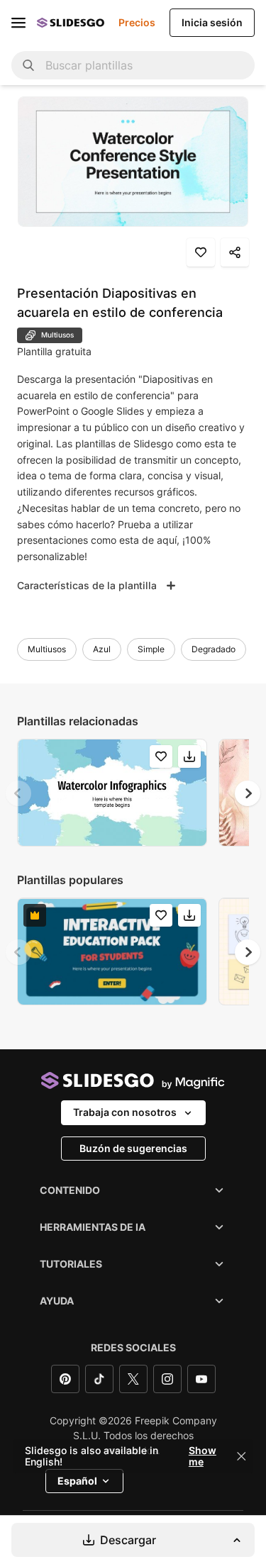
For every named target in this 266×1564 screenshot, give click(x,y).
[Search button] (28, 65)
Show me (202, 1456)
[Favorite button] (201, 252)
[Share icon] (235, 252)
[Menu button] (18, 23)
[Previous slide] (18, 793)
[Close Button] (241, 1456)
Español (77, 1481)
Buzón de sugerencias (133, 1148)
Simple (151, 649)
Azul (102, 649)
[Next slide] (247, 793)
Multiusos (47, 649)
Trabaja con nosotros (125, 1112)
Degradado (213, 649)
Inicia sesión (212, 22)
